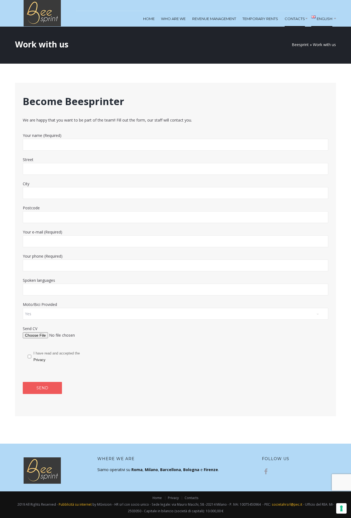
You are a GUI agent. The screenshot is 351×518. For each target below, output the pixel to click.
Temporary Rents (260, 18)
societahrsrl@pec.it (287, 504)
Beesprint (300, 44)
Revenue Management (214, 18)
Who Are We (173, 18)
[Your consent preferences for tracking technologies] (341, 508)
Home (149, 18)
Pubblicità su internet (75, 504)
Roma (137, 469)
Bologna (191, 469)
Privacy (39, 360)
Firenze (211, 469)
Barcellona (170, 469)
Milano (151, 469)
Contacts (295, 18)
